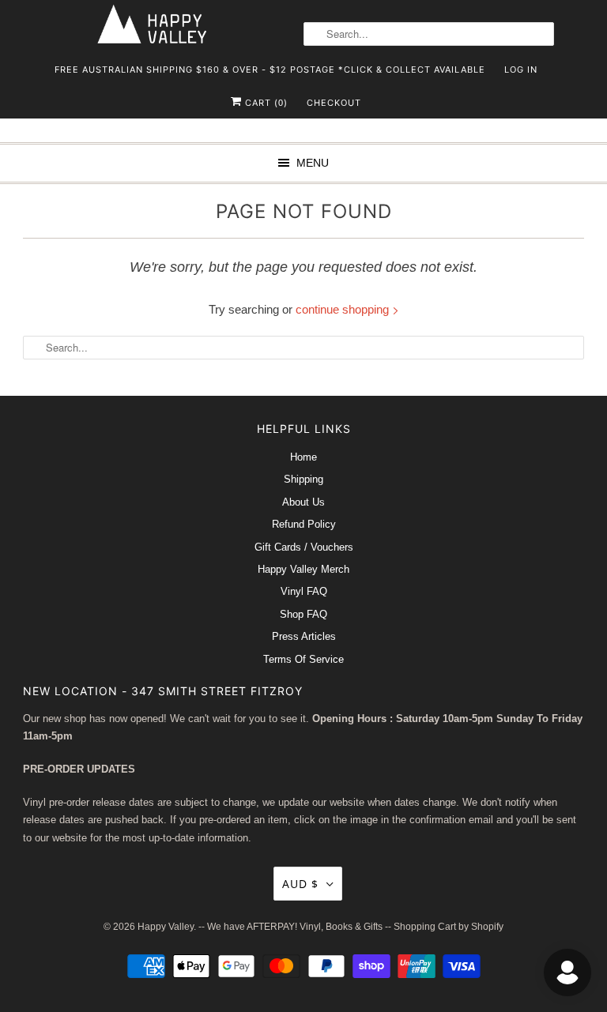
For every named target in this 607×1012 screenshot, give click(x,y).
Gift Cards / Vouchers (303, 547)
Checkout (334, 102)
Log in (520, 69)
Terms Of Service (303, 659)
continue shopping (344, 309)
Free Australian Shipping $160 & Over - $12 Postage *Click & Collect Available (270, 69)
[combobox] (429, 34)
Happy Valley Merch (303, 569)
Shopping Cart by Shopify (448, 926)
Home (303, 457)
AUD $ (300, 883)
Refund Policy (304, 524)
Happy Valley (166, 926)
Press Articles (304, 636)
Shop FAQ (303, 614)
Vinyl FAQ (304, 591)
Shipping (303, 479)
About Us (303, 502)
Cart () (265, 102)
